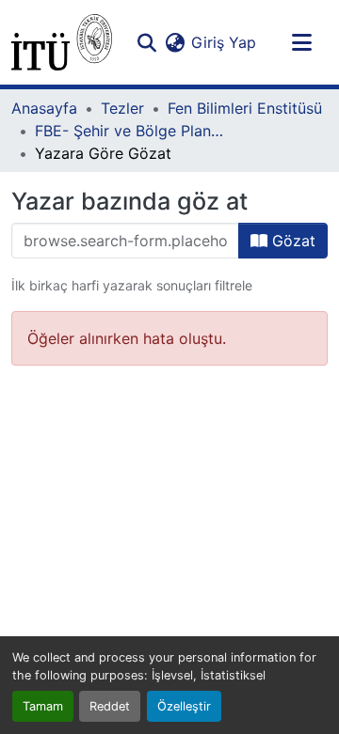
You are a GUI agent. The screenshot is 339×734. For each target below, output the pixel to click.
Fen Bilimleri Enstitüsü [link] (245, 108)
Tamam (43, 706)
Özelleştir (184, 706)
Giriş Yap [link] (223, 42)
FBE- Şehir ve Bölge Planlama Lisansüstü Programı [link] (129, 130)
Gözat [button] (291, 240)
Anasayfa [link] (44, 108)
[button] (61, 42)
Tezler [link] (122, 108)
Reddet (109, 706)
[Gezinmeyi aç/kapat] (301, 42)
